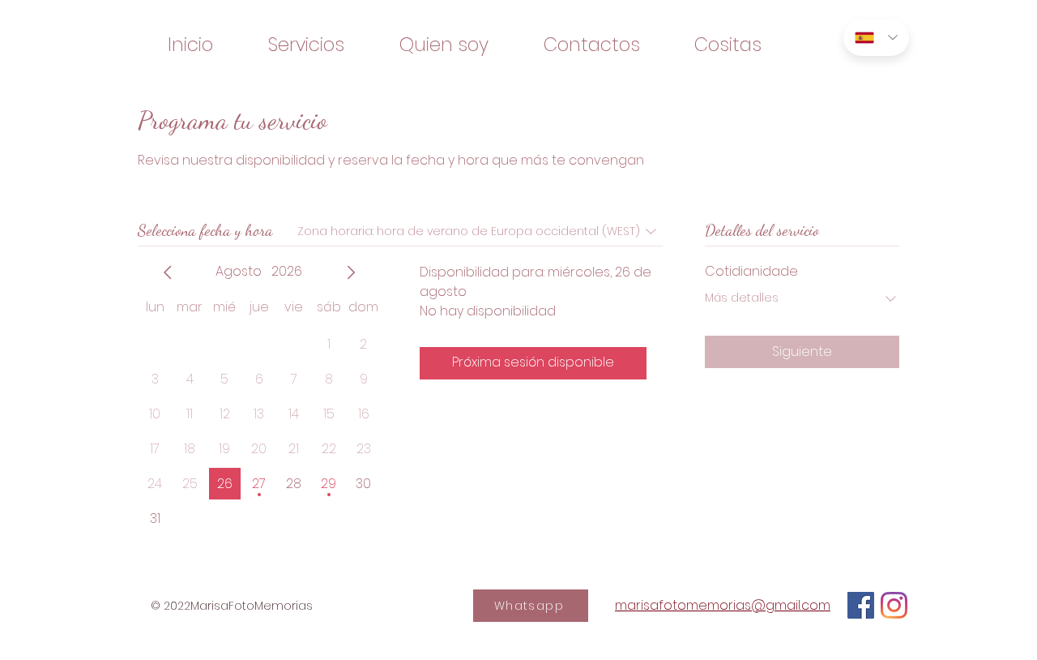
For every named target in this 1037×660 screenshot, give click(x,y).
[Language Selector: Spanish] (876, 37)
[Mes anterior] (167, 272)
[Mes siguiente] (351, 272)
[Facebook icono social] (860, 605)
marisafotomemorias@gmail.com (722, 605)
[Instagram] (894, 605)
